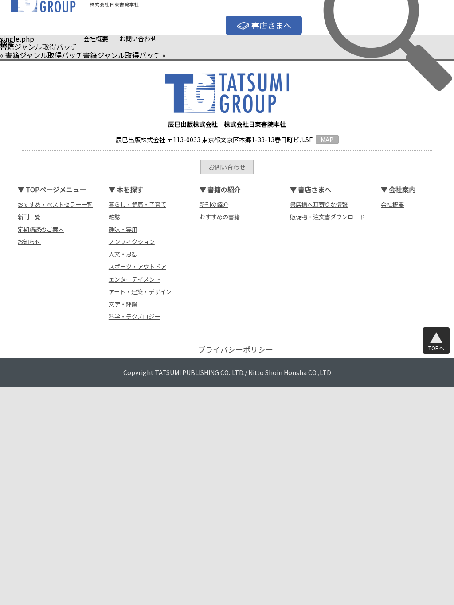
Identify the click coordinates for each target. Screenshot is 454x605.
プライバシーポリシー (235, 349)
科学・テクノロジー (134, 316)
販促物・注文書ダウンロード (327, 217)
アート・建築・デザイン (140, 291)
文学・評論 (123, 304)
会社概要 (95, 38)
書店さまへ (271, 25)
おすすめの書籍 (220, 217)
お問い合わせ (138, 38)
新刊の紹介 (214, 204)
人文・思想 (123, 254)
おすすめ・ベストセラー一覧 (55, 204)
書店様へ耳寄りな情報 (319, 204)
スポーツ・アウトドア (137, 266)
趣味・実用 (123, 229)
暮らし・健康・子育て (137, 204)
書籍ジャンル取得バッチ (44, 55)
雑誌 (114, 217)
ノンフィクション (132, 241)
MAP (327, 139)
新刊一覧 (29, 217)
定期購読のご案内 (41, 229)
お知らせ (29, 241)
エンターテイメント (134, 279)
